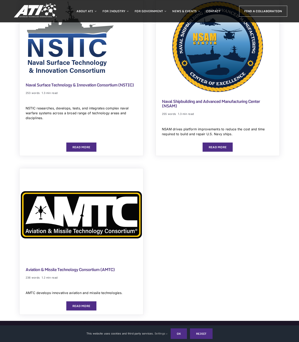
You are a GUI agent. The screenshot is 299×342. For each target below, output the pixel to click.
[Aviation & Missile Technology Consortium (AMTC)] (81, 171)
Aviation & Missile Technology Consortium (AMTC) (70, 269)
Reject (201, 333)
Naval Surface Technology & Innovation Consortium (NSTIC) (80, 85)
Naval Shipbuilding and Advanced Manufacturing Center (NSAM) (211, 103)
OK (179, 333)
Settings (160, 333)
